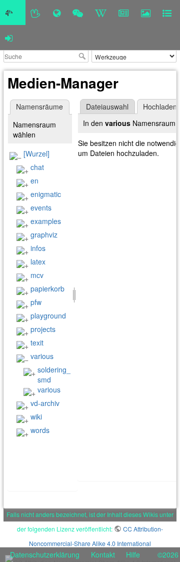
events (41, 207)
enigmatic (45, 194)
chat (37, 167)
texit (37, 343)
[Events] (78, 12)
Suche (83, 56)
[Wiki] (101, 12)
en (34, 181)
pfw (36, 302)
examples (45, 221)
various (42, 356)
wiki (36, 417)
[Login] (9, 37)
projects (43, 329)
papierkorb (47, 289)
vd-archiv (45, 403)
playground (48, 315)
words (40, 430)
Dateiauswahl (107, 107)
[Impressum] (167, 12)
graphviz (44, 235)
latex (38, 261)
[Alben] (146, 12)
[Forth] (36, 12)
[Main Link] (13, 12)
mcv (37, 275)
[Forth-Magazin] (124, 12)
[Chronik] (57, 12)
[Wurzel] (37, 153)
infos (38, 248)
